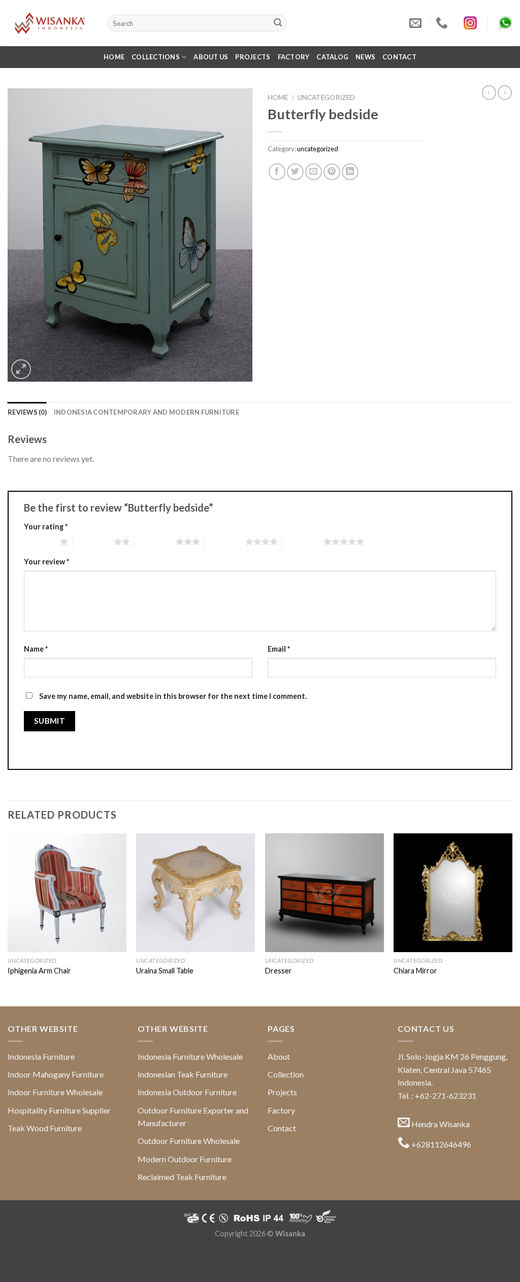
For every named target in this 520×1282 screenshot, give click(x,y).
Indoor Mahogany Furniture (56, 1074)
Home (114, 57)
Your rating (46, 526)
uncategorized (326, 97)
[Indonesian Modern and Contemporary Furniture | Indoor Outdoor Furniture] (50, 23)
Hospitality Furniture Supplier (59, 1110)
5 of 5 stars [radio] (302, 541)
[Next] (511, 918)
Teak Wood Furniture (45, 1128)
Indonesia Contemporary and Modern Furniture (146, 412)
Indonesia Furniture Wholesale (190, 1056)
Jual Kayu (283, 1268)
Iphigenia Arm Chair (39, 970)
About (279, 1056)
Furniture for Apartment (431, 1257)
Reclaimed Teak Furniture (182, 1177)
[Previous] (8, 918)
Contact (399, 57)
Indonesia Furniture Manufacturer (209, 1268)
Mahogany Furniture (145, 1257)
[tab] (27, 412)
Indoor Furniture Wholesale (55, 1092)
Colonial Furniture (358, 1257)
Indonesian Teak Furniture (183, 1074)
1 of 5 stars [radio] (39, 541)
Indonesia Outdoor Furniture (187, 1092)
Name (36, 649)
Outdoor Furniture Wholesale (189, 1140)
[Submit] (277, 23)
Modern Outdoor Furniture (185, 1159)
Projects (252, 57)
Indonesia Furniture (41, 1056)
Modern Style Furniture (288, 1257)
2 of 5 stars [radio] (93, 541)
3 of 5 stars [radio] (155, 541)
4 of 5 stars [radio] (224, 541)
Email (279, 649)
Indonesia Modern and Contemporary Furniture (180, 1245)
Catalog (332, 57)
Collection (286, 1074)
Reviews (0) (27, 412)
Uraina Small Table (164, 970)
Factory (294, 57)
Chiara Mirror (415, 970)
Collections (156, 57)
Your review (46, 561)
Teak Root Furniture (214, 1257)
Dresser (278, 970)
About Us (210, 57)
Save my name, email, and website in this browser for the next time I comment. (173, 696)
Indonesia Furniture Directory (318, 1245)
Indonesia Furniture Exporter (452, 1268)
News (365, 57)
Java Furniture (398, 1245)
